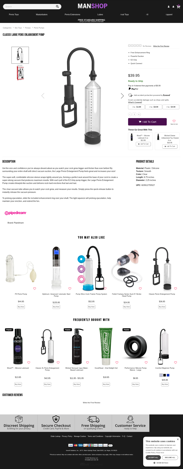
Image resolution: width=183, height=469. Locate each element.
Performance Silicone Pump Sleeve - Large (136, 369)
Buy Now (21, 307)
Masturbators (41, 14)
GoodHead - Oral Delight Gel (106, 368)
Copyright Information (112, 436)
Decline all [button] (170, 457)
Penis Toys (14, 14)
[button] (122, 96)
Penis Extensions (72, 14)
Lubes (100, 14)
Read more (160, 453)
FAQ (123, 436)
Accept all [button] (153, 457)
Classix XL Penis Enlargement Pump (47, 369)
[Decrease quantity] (129, 114)
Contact (129, 436)
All (147, 14)
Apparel (169, 14)
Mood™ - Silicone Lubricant (18, 368)
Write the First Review (161, 46)
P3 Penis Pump (21, 294)
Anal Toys (124, 14)
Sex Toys (18, 28)
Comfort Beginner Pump (164, 368)
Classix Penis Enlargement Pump (162, 294)
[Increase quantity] (139, 114)
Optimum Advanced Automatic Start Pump (56, 295)
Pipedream (19, 222)
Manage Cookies (80, 436)
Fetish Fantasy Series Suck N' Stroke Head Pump (126, 295)
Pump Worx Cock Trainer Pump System (91, 294)
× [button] (178, 439)
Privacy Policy (67, 436)
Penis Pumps (39, 28)
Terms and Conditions (95, 436)
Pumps (28, 28)
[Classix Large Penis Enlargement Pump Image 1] (82, 96)
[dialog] (162, 452)
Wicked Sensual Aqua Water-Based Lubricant (76, 369)
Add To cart (149, 121)
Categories (7, 28)
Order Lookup (55, 436)
